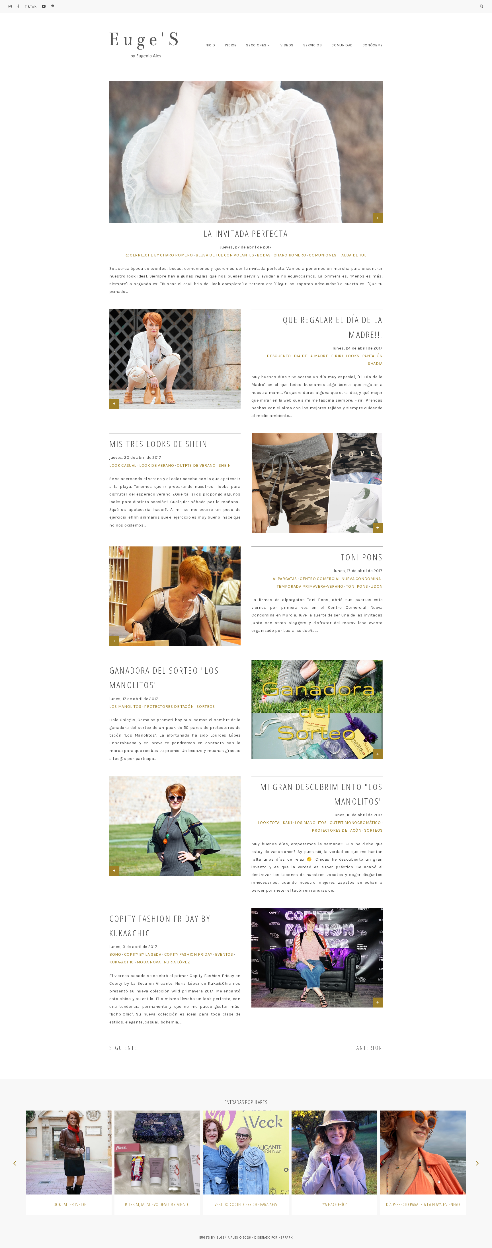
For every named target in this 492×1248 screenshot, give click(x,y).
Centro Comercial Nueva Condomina (340, 578)
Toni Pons (362, 557)
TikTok (31, 6)
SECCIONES (256, 45)
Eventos (224, 954)
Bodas (263, 255)
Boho (115, 954)
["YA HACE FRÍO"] (334, 1153)
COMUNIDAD (342, 45)
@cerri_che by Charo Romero (159, 255)
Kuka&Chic (121, 962)
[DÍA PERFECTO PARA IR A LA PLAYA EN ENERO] (423, 1153)
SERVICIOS (312, 45)
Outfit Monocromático (355, 822)
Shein (225, 465)
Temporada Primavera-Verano (310, 586)
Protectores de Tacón (169, 706)
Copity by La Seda (142, 954)
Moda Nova (149, 962)
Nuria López (177, 962)
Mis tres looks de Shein (158, 443)
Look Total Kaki (275, 822)
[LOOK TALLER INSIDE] (69, 1153)
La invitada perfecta (246, 233)
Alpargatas (285, 578)
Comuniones (323, 255)
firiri (337, 355)
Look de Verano (156, 465)
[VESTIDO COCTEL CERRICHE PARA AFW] (246, 1153)
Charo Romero (290, 255)
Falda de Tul (352, 255)
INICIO (209, 45)
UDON (377, 586)
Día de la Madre (311, 355)
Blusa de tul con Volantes (225, 255)
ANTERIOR (369, 1048)
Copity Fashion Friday (188, 954)
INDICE (231, 45)
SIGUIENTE (123, 1048)
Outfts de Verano (196, 465)
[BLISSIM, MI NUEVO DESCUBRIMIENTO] (157, 1153)
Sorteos (205, 706)
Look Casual (122, 465)
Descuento (279, 355)
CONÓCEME (372, 45)
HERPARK (285, 1237)
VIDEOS (287, 45)
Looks (352, 355)
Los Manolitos (125, 706)
